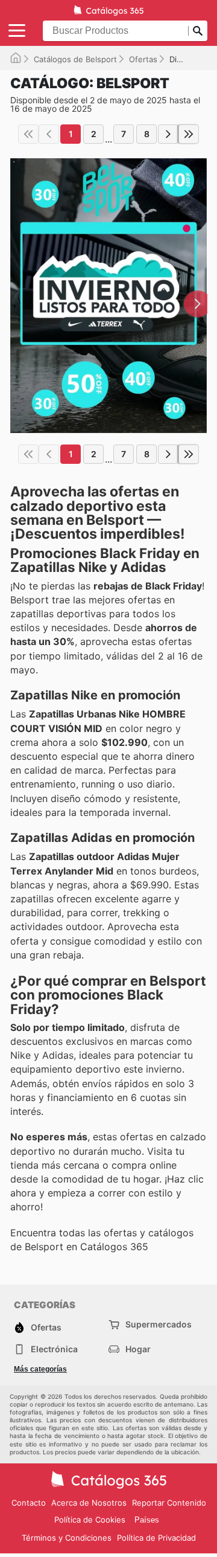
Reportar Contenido (169, 1502)
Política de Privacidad (156, 1538)
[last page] (188, 134)
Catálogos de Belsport (75, 59)
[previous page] (49, 134)
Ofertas (143, 59)
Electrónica (54, 1349)
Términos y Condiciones (67, 1538)
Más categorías (40, 1369)
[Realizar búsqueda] (197, 30)
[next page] (168, 134)
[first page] (28, 134)
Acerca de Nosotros (89, 1502)
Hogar (138, 1349)
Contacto (28, 1502)
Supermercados (158, 1324)
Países (146, 1519)
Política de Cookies (89, 1519)
